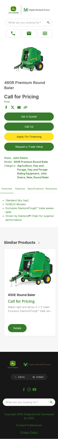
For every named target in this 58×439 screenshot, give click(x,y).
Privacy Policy (29, 432)
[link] (13, 33)
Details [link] (17, 328)
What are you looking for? (24, 22)
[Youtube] (34, 389)
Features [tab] (20, 188)
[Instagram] (29, 389)
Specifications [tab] (36, 188)
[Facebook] (24, 389)
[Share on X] (13, 107)
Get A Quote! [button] (29, 116)
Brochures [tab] (51, 188)
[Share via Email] (19, 107)
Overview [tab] (6, 188)
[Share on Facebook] (6, 107)
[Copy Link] (25, 107)
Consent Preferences (29, 425)
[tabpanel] (29, 59)
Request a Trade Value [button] (29, 146)
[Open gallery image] (29, 59)
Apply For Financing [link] (29, 136)
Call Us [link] (29, 126)
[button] (29, 33)
